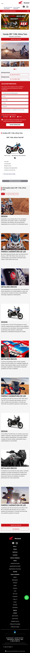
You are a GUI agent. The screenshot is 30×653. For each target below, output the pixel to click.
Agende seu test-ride (16, 219)
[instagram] (27, 7)
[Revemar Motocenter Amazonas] (24, 2)
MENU (2, 3)
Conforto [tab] (6, 374)
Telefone (13, 297)
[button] (3, 112)
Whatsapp (5, 297)
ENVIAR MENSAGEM (15, 305)
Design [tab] (3, 374)
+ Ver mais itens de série (9, 354)
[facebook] (24, 7)
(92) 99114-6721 (16, 255)
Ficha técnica (8, 358)
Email (20, 297)
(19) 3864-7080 (16, 259)
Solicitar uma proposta (15, 361)
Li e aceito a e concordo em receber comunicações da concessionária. (14, 300)
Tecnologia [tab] (16, 374)
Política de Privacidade (14, 300)
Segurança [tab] (11, 374)
